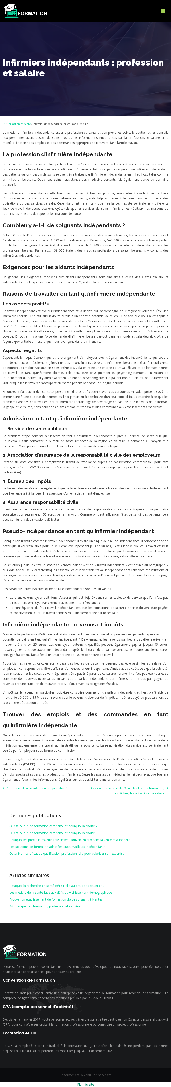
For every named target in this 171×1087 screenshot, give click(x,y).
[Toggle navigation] (163, 11)
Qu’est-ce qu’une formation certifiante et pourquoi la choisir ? (53, 826)
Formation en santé (19, 123)
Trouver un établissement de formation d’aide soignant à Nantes (56, 899)
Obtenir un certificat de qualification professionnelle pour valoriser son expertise (66, 853)
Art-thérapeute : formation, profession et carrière (44, 906)
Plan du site (85, 1084)
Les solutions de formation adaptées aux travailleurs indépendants (57, 847)
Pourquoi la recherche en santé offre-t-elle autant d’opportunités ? (56, 886)
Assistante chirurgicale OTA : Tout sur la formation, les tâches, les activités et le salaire (127, 790)
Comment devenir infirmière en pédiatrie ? (37, 788)
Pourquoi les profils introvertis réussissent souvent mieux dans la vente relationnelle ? (70, 840)
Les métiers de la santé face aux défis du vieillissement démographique (60, 892)
